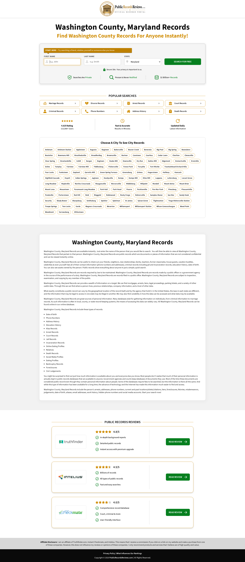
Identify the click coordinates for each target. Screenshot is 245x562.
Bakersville (118, 149)
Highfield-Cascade (52, 178)
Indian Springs (81, 178)
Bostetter (49, 155)
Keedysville (108, 178)
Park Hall (104, 189)
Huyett (67, 178)
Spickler (104, 200)
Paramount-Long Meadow (84, 189)
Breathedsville (80, 155)
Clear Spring (50, 161)
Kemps (121, 178)
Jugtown (95, 178)
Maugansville (100, 183)
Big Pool (160, 149)
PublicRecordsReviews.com (121, 557)
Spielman (116, 200)
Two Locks (66, 206)
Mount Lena (50, 189)
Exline (47, 166)
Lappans (158, 178)
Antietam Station (64, 149)
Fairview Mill (84, 166)
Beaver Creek (133, 149)
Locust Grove (187, 178)
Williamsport (125, 206)
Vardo (78, 206)
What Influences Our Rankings (129, 553)
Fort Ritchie (155, 166)
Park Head (117, 189)
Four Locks (49, 172)
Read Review (175, 441)
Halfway (166, 172)
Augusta (93, 149)
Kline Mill (146, 178)
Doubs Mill (113, 161)
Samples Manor (156, 195)
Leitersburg (172, 178)
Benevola (148, 149)
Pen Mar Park (157, 189)
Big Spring (172, 149)
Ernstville (195, 161)
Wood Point (184, 206)
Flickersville (113, 166)
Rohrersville (140, 195)
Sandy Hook (184, 195)
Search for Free (183, 61)
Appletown (80, 149)
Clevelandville (65, 161)
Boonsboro (186, 149)
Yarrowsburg (64, 212)
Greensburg (127, 172)
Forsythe (141, 166)
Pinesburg (172, 189)
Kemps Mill (133, 178)
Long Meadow (50, 183)
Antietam (48, 149)
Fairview (70, 166)
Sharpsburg (77, 200)
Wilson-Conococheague (166, 206)
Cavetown (137, 155)
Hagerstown (153, 172)
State (127, 56)
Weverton (111, 206)
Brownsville (111, 155)
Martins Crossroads (82, 183)
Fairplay (58, 166)
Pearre (129, 189)
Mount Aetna (169, 183)
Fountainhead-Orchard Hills (176, 166)
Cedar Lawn (162, 155)
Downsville (127, 161)
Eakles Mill (152, 161)
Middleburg (130, 183)
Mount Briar (184, 183)
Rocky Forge (125, 195)
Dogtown (100, 161)
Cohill (78, 161)
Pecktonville (142, 189)
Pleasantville (186, 189)
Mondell (156, 183)
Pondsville (49, 195)
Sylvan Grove (143, 200)
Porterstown (64, 195)
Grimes (140, 172)
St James (129, 200)
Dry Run (140, 161)
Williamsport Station (143, 206)
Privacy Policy (109, 553)
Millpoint (143, 183)
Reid (87, 195)
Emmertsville (180, 161)
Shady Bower (62, 200)
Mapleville (65, 183)
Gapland (76, 172)
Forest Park (128, 166)
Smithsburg (91, 200)
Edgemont (166, 161)
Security (48, 200)
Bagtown (105, 149)
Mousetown (64, 189)
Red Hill (77, 195)
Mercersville (116, 183)
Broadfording (96, 155)
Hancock (178, 172)
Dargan (89, 161)
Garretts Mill (90, 172)
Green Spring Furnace (108, 172)
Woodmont (49, 212)
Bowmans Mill (63, 155)
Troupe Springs (51, 206)
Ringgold (97, 195)
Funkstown (63, 172)
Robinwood (110, 195)
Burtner (125, 155)
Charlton (176, 155)
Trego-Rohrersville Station (179, 200)
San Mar (171, 195)
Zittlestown (79, 212)
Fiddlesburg (98, 166)
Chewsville (189, 155)
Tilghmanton (158, 200)
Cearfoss (149, 155)
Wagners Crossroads (93, 206)
